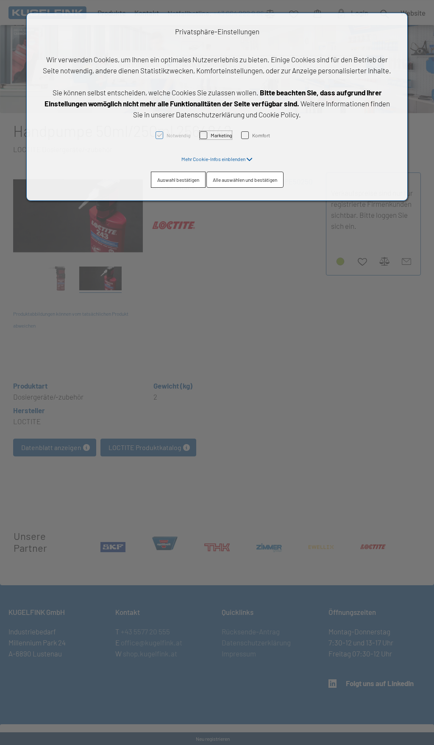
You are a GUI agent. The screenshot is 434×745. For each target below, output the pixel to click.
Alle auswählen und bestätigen (245, 180)
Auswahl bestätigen (178, 180)
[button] (217, 159)
